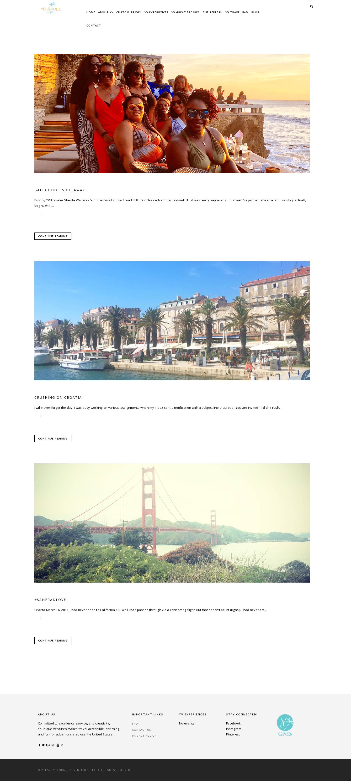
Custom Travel (129, 12)
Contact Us (141, 729)
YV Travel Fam (237, 12)
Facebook (233, 723)
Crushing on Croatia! (58, 397)
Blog (255, 12)
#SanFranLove (50, 599)
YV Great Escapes (185, 12)
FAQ (135, 723)
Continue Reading (53, 236)
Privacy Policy (144, 735)
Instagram (233, 729)
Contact (93, 25)
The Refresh (213, 12)
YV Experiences (156, 12)
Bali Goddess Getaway (59, 190)
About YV (105, 12)
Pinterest (233, 734)
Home (90, 12)
